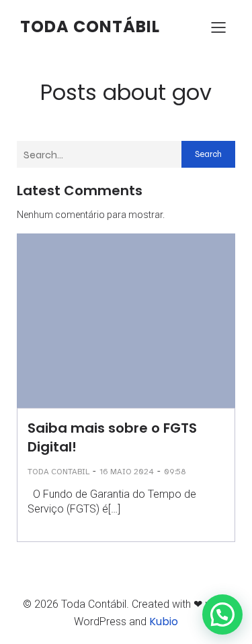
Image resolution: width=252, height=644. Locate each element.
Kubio (163, 621)
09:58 (175, 471)
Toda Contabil (58, 471)
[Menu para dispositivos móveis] (218, 26)
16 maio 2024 (126, 471)
